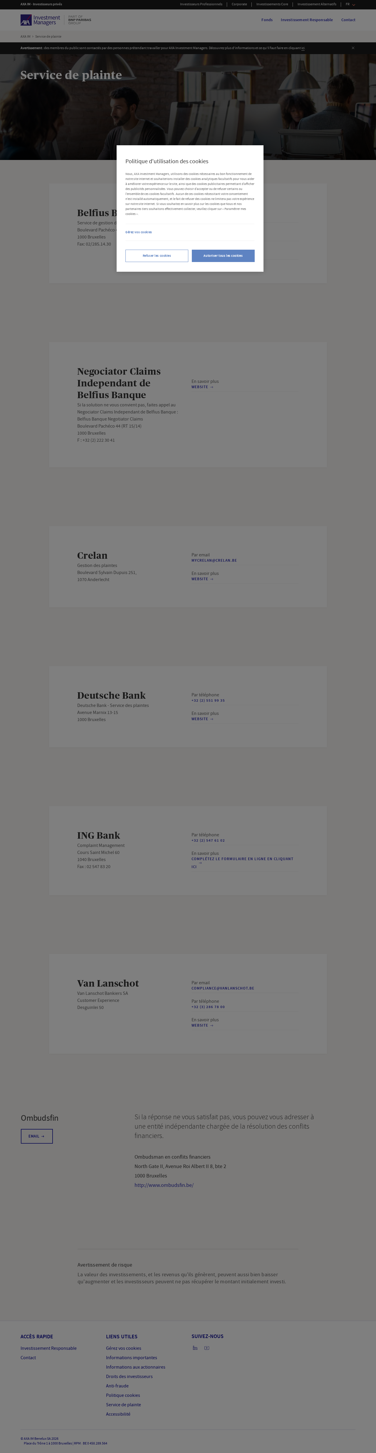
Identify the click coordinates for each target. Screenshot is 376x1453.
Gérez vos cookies (138, 232)
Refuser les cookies (157, 255)
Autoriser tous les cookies (223, 255)
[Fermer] (250, 160)
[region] (190, 208)
